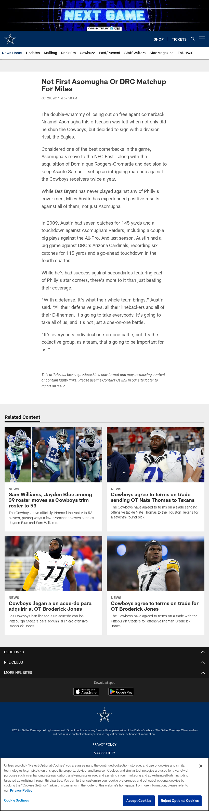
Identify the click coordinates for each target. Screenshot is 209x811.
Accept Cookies (138, 800)
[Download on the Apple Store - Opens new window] (86, 692)
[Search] (193, 39)
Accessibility (104, 753)
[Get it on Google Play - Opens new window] (121, 694)
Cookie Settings (16, 800)
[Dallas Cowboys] (104, 715)
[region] (104, 784)
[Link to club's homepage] (10, 37)
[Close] (200, 766)
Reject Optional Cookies (180, 800)
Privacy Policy (104, 744)
